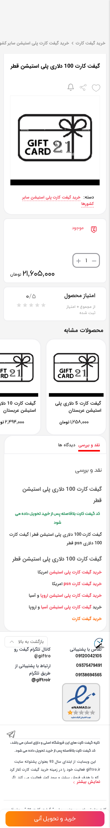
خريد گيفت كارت (87, 618)
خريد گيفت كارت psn (83, 583)
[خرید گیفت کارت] (99, 643)
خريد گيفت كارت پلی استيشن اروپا (71, 595)
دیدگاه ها (66, 445)
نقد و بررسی (89, 445)
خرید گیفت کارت (90, 43)
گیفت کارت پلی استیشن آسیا (66, 607)
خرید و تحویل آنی (55, 818)
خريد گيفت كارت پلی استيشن (75, 572)
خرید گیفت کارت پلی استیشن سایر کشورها (58, 200)
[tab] (89, 445)
